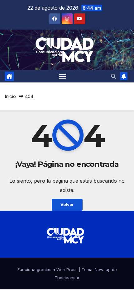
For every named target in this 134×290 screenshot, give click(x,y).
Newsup (103, 269)
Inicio (10, 96)
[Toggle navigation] (62, 76)
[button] (113, 76)
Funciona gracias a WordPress (48, 269)
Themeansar (67, 277)
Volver (67, 204)
